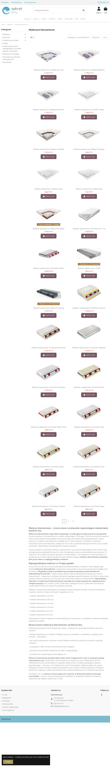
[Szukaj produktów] (83, 10)
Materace (32, 628)
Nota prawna (16, 2)
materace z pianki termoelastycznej (52, 670)
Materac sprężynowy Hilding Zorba (48, 189)
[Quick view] (52, 67)
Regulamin (7, 698)
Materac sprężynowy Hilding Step (89, 189)
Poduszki (6, 37)
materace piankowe (87, 668)
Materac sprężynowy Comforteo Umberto (48, 387)
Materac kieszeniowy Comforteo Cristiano (48, 506)
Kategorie (6, 29)
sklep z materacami (69, 628)
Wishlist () (104, 2)
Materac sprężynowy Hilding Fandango (89, 149)
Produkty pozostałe (10, 40)
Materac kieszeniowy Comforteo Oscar (89, 467)
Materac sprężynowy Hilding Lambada (48, 149)
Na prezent (7, 62)
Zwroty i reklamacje (10, 707)
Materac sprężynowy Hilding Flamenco (48, 110)
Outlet (5, 43)
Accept (8, 762)
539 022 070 (58, 703)
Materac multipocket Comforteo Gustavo (89, 308)
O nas (5, 695)
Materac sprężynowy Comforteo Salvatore (49, 348)
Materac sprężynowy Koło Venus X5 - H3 (89, 229)
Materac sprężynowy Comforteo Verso (48, 268)
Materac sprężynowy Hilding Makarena (89, 70)
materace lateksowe (75, 670)
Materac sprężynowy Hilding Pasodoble (48, 229)
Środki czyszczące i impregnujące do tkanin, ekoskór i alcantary (12, 48)
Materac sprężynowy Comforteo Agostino (89, 348)
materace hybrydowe (95, 670)
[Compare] (48, 67)
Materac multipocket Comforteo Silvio (89, 387)
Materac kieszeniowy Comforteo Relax (89, 506)
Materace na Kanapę (11, 54)
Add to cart (49, 77)
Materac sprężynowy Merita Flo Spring (48, 308)
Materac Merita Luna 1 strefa (89, 268)
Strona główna (30, 2)
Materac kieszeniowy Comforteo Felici (89, 427)
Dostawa (5, 2)
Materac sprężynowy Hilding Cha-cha (48, 70)
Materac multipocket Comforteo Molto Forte (48, 427)
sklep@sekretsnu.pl (61, 706)
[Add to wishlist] (45, 67)
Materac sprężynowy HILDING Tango (89, 110)
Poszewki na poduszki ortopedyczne (11, 58)
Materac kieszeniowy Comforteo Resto (48, 467)
